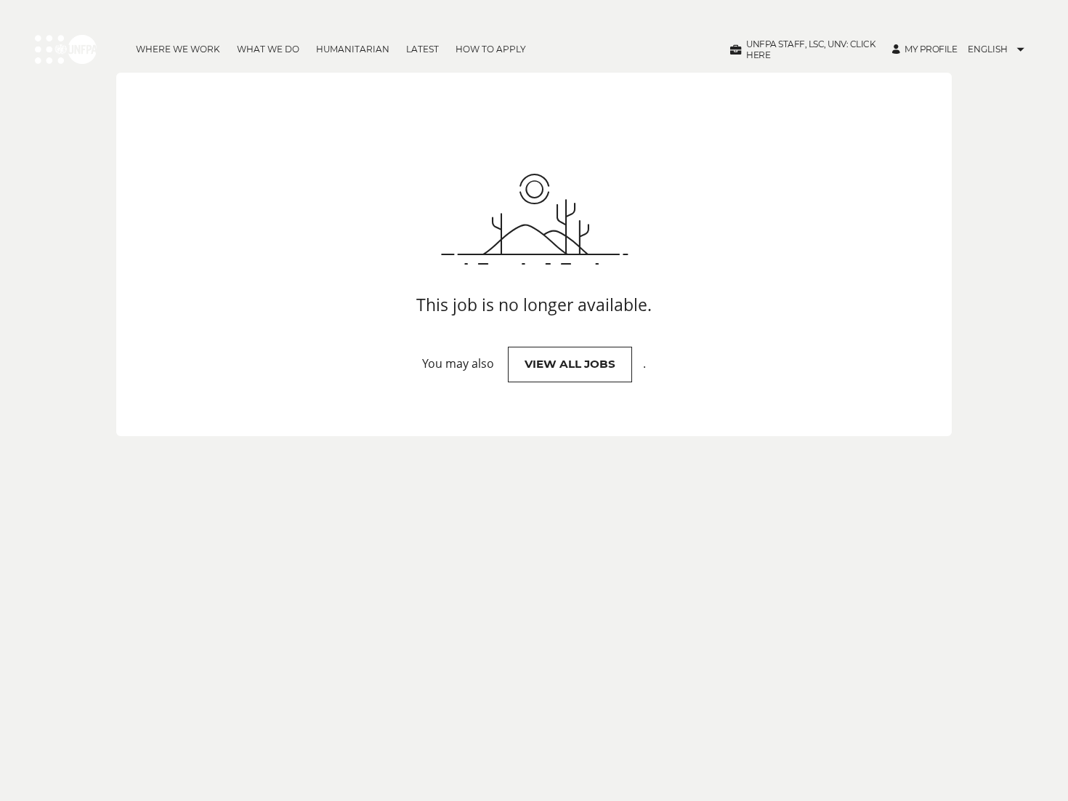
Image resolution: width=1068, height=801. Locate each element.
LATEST (422, 49)
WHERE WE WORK (178, 49)
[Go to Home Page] (66, 49)
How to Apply (491, 49)
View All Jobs (570, 364)
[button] (803, 49)
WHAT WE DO (268, 49)
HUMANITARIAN (352, 49)
